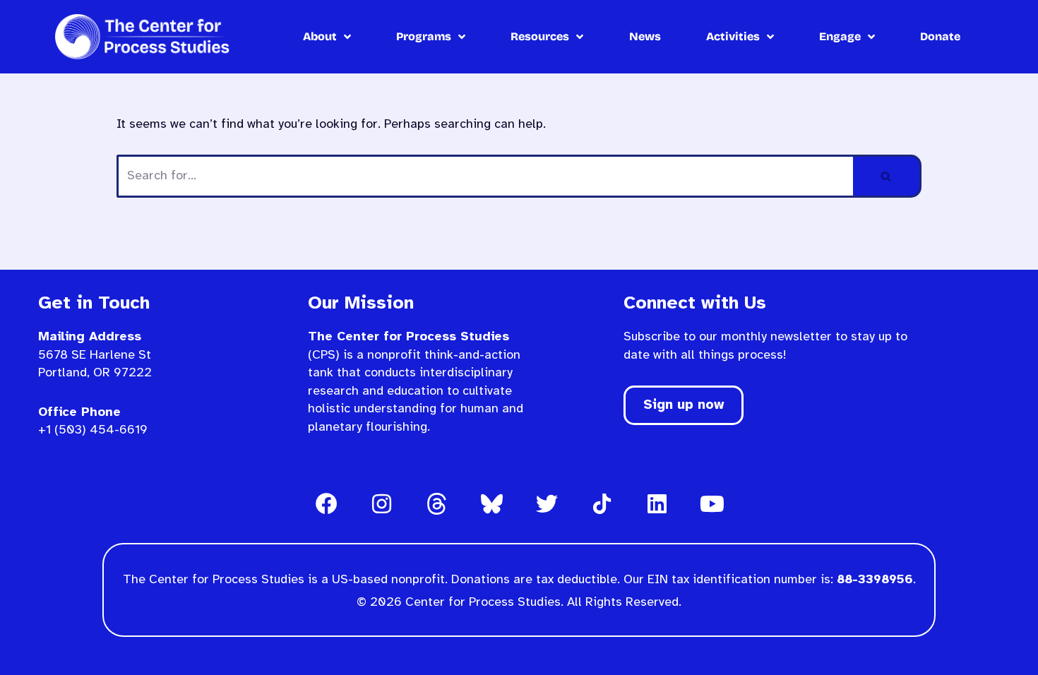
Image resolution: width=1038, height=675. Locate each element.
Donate (940, 36)
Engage (840, 36)
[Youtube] (712, 504)
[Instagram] (381, 504)
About (320, 36)
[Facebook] (326, 504)
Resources (540, 36)
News (645, 36)
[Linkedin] (657, 504)
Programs (423, 36)
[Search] (887, 176)
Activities (733, 36)
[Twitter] (546, 504)
